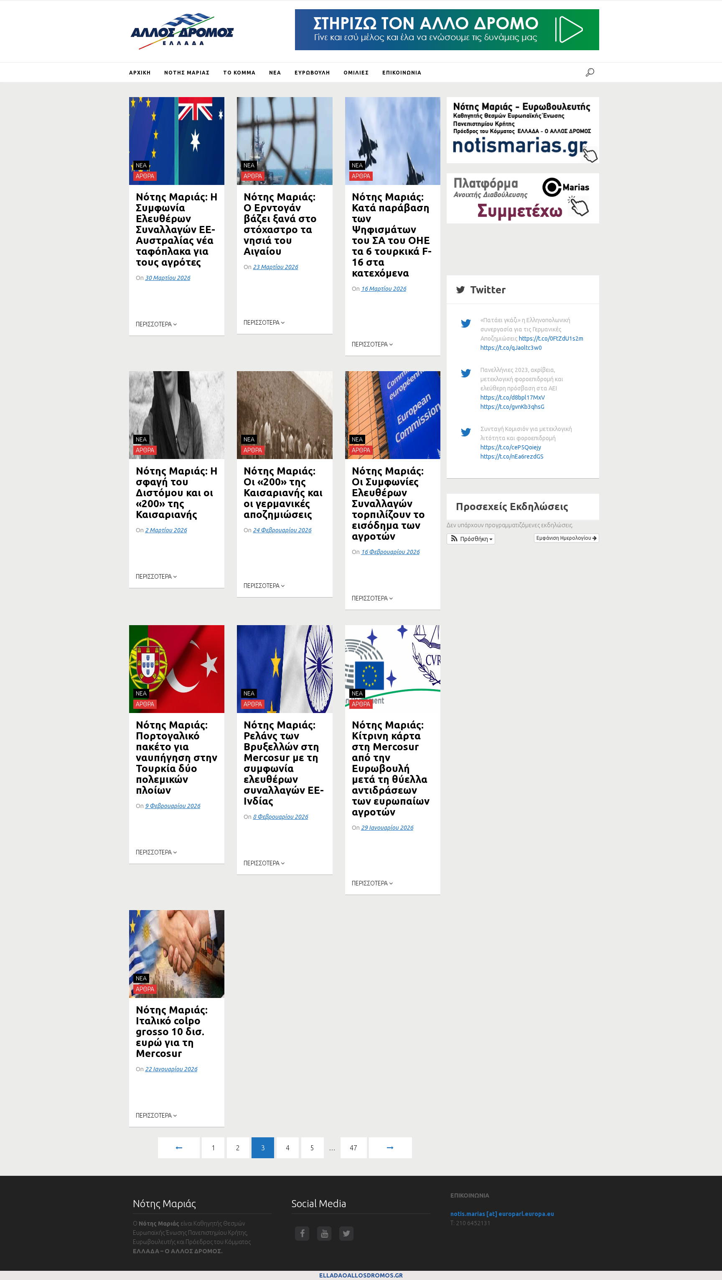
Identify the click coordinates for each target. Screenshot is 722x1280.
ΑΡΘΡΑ (145, 176)
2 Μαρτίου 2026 (166, 530)
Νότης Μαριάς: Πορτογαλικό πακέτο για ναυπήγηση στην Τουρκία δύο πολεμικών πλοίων (176, 757)
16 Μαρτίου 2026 (383, 288)
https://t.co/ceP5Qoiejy (510, 447)
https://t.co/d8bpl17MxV (512, 397)
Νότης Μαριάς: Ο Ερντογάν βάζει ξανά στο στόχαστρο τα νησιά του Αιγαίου (280, 224)
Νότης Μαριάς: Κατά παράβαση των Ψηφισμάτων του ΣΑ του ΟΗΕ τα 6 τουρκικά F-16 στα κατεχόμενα (392, 235)
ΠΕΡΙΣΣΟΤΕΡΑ (154, 324)
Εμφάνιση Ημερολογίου (564, 538)
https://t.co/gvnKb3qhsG (512, 406)
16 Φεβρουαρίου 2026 (390, 552)
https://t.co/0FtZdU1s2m (551, 338)
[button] (471, 539)
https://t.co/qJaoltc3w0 (511, 347)
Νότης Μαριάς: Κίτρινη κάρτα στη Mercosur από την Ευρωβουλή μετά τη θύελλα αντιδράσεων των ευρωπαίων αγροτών (391, 768)
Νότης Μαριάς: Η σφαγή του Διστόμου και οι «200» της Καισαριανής (177, 492)
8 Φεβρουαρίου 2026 (280, 816)
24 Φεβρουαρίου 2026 (282, 530)
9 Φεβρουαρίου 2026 (172, 806)
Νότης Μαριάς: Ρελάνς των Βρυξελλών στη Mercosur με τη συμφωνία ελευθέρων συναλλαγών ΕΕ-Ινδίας (284, 763)
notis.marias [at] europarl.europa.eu (502, 1214)
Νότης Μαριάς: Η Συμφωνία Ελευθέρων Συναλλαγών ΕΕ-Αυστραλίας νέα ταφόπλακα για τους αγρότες (177, 229)
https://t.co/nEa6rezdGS (512, 456)
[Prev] (179, 1147)
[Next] (390, 1147)
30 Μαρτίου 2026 (167, 277)
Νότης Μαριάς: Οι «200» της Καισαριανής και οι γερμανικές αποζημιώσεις (283, 492)
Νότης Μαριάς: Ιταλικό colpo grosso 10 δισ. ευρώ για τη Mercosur (172, 1031)
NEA (141, 165)
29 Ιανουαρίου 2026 (387, 827)
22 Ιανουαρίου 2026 (171, 1069)
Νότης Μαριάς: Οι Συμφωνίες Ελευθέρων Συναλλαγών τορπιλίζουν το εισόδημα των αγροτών (388, 503)
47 (353, 1148)
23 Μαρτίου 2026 (275, 267)
